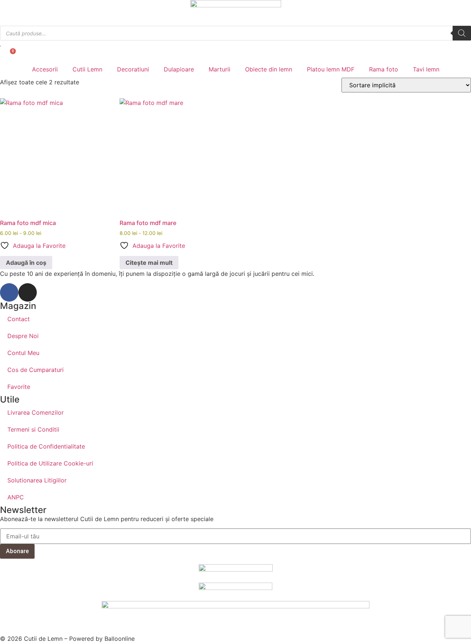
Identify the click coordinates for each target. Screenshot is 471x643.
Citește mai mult (149, 262)
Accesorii (45, 69)
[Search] (462, 33)
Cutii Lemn (87, 69)
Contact (18, 319)
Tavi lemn (426, 69)
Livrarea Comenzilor (35, 412)
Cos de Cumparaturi (35, 369)
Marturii (219, 69)
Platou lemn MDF (330, 69)
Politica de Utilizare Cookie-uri (50, 463)
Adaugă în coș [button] (26, 262)
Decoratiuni (133, 69)
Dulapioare (179, 69)
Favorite (18, 386)
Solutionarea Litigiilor (37, 480)
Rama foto (383, 69)
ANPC (15, 497)
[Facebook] (9, 292)
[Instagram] (27, 292)
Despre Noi (23, 336)
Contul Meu (23, 352)
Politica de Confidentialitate (46, 446)
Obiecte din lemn (268, 69)
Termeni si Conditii (33, 429)
